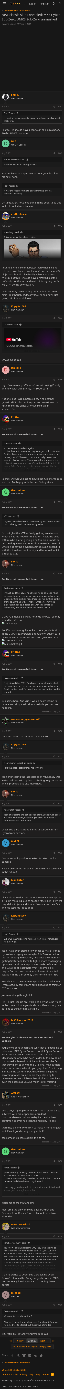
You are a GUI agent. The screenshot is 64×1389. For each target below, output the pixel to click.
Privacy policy (26, 1374)
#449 (60, 664)
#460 (60, 1304)
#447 (60, 502)
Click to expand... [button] (32, 258)
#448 (60, 573)
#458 (60, 1161)
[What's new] (53, 4)
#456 (60, 1032)
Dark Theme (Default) (15, 1369)
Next (43, 1340)
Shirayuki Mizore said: (14, 159)
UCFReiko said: (11, 324)
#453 (60, 853)
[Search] (60, 4)
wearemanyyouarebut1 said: (18, 762)
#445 (60, 379)
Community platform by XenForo (28, 1380)
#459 (60, 1236)
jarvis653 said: (10, 443)
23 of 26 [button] (32, 1340)
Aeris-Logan (10, 23)
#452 (60, 803)
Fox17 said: (9, 113)
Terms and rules (10, 1374)
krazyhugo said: (11, 232)
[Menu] (4, 3)
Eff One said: (10, 516)
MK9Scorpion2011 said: (15, 1242)
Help (38, 1374)
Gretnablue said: (12, 587)
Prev (21, 1340)
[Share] (54, 107)
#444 (60, 318)
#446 (60, 429)
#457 (60, 1105)
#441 (60, 106)
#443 (60, 225)
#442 (60, 153)
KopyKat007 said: (12, 809)
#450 (60, 731)
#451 (60, 756)
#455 (60, 927)
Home (46, 1374)
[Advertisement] (32, 58)
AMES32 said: (10, 1167)
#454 (60, 892)
